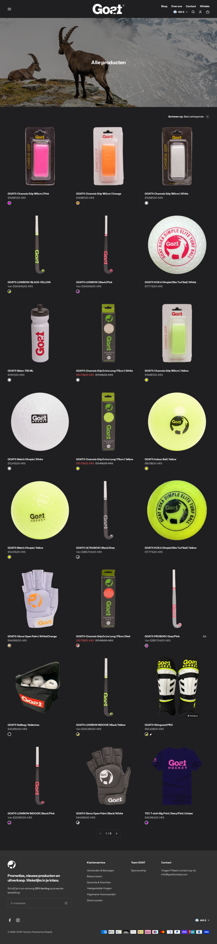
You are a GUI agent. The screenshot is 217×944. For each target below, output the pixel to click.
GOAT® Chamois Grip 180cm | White (166, 193)
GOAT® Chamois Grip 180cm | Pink (28, 193)
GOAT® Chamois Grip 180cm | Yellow (167, 370)
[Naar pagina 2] (116, 834)
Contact (191, 6)
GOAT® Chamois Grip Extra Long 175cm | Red (103, 636)
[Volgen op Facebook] (10, 920)
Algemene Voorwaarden (101, 894)
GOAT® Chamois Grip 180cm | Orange (98, 193)
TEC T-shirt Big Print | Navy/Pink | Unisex (169, 813)
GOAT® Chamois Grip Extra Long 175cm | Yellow (104, 459)
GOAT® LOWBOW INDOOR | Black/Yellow (100, 724)
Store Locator (95, 900)
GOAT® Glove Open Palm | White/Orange (32, 636)
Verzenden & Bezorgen (100, 870)
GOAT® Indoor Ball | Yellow (160, 459)
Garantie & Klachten (99, 882)
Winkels (204, 6)
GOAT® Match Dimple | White (25, 459)
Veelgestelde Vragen (99, 888)
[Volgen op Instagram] (18, 920)
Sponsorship (138, 870)
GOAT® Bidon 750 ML (20, 370)
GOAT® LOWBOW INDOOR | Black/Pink (31, 813)
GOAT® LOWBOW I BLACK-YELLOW (29, 282)
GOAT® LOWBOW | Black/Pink (94, 282)
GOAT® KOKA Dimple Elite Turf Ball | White (170, 282)
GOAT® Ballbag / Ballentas (23, 724)
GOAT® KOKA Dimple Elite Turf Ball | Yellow (171, 547)
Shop (164, 6)
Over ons (176, 6)
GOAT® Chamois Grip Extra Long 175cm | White (104, 370)
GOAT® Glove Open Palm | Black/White (99, 813)
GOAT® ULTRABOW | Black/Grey (95, 547)
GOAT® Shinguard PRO (159, 724)
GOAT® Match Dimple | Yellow (25, 547)
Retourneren (94, 876)
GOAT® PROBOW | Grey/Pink (162, 636)
